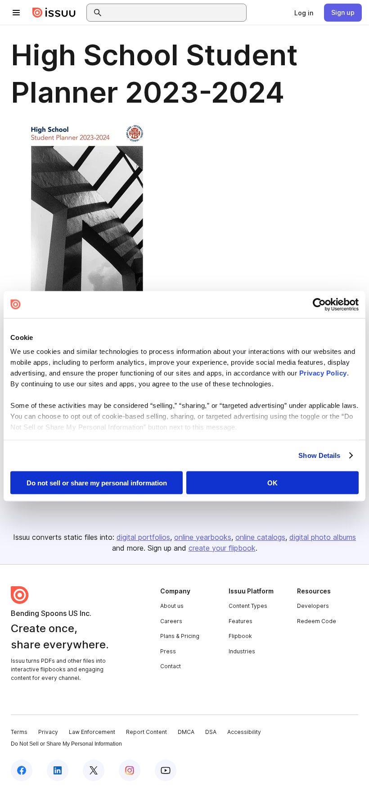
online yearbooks (202, 537)
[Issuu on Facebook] (21, 770)
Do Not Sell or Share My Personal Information (66, 744)
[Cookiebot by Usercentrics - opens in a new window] (319, 304)
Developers (313, 605)
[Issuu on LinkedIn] (57, 770)
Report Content (146, 732)
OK (272, 482)
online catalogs (260, 537)
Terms (19, 732)
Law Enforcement (92, 732)
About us (172, 605)
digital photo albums (322, 537)
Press (168, 651)
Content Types (248, 605)
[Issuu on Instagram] (129, 770)
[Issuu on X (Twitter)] (93, 770)
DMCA (186, 732)
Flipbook (240, 636)
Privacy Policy (323, 373)
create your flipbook (222, 547)
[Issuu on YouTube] (165, 770)
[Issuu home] (54, 13)
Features (240, 621)
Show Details (319, 455)
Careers (171, 621)
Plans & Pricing (179, 636)
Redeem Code (316, 621)
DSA (210, 732)
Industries (242, 651)
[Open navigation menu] (16, 13)
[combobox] (175, 12)
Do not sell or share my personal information (97, 482)
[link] (303, 13)
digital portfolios (143, 537)
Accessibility (244, 732)
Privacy (48, 732)
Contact (170, 666)
